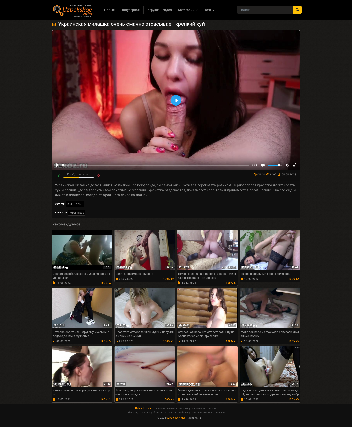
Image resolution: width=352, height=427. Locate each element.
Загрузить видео (159, 10)
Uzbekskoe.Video (144, 408)
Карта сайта (194, 417)
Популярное (130, 10)
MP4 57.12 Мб (75, 204)
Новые (109, 10)
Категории (186, 10)
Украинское (76, 212)
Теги (208, 10)
